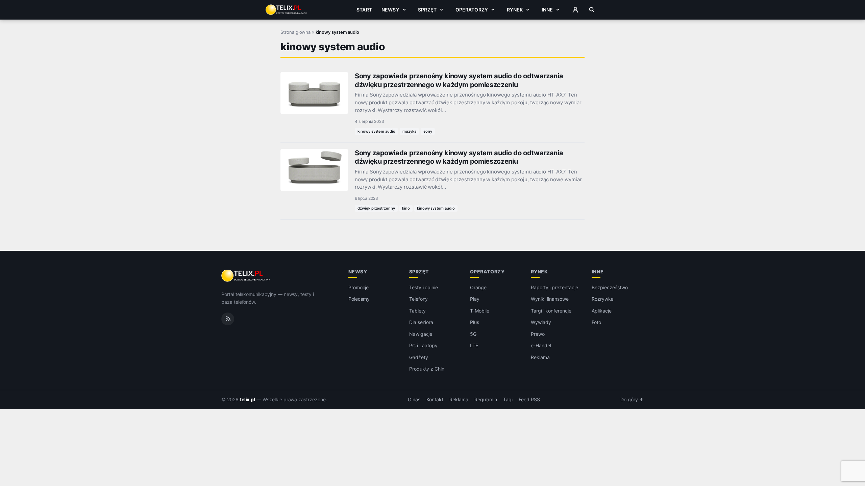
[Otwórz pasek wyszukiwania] (592, 10)
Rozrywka (603, 299)
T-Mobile (479, 311)
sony (427, 131)
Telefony (418, 299)
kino (406, 208)
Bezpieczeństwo (610, 287)
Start (364, 9)
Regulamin (485, 399)
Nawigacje (420, 334)
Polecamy (359, 299)
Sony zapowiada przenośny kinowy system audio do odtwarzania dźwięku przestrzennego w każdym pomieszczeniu (459, 80)
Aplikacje (602, 311)
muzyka (409, 131)
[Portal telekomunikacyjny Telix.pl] (246, 275)
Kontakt (434, 399)
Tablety (417, 311)
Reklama (540, 357)
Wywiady (541, 322)
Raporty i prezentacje (554, 287)
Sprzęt (427, 9)
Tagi (508, 399)
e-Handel (541, 345)
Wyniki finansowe (550, 299)
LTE (474, 345)
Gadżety (418, 357)
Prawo (538, 334)
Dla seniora (421, 322)
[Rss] (227, 319)
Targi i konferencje (551, 311)
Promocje (358, 287)
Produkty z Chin (426, 369)
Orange (478, 287)
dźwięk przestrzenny (376, 208)
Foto (596, 322)
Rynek (515, 9)
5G (473, 334)
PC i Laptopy (423, 345)
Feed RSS (529, 399)
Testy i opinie (423, 287)
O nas (414, 399)
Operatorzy (471, 9)
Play (474, 299)
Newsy (390, 9)
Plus (474, 322)
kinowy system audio (376, 131)
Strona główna (295, 32)
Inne (547, 9)
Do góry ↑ (632, 399)
